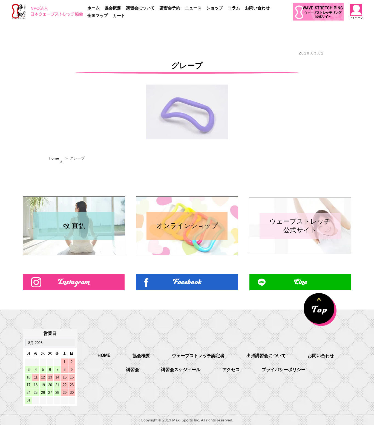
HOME (104, 355)
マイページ (356, 17)
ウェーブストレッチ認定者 (198, 355)
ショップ (214, 7)
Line (300, 282)
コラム (234, 7)
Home (54, 158)
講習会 (132, 369)
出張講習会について (266, 355)
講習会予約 (170, 7)
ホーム (93, 7)
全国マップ (97, 15)
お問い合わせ (257, 7)
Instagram (74, 282)
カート (119, 15)
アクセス (231, 369)
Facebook (187, 282)
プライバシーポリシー (284, 369)
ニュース (193, 7)
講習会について (140, 7)
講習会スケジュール (180, 369)
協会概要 (113, 7)
